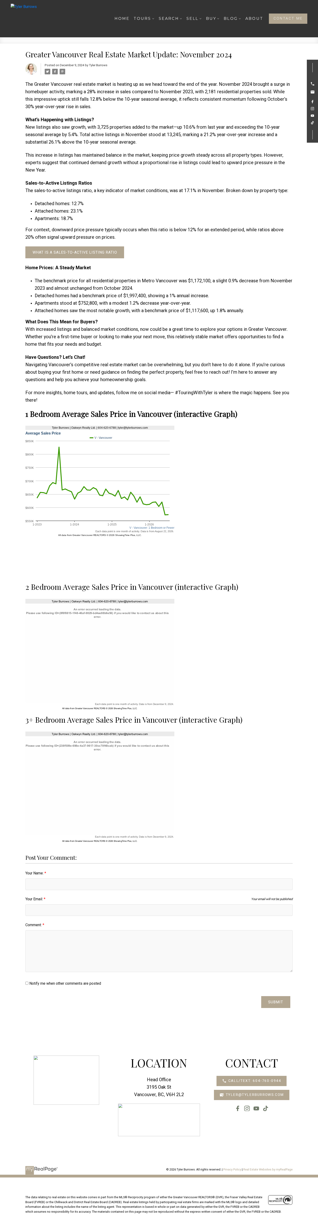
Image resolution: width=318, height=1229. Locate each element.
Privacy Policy (232, 1169)
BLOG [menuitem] (231, 18)
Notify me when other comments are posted (64, 983)
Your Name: (34, 873)
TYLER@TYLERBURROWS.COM (255, 1095)
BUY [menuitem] (211, 18)
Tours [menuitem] (142, 18)
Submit (275, 1002)
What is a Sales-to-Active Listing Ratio (75, 252)
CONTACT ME (288, 18)
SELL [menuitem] (192, 18)
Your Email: (34, 899)
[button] (288, 19)
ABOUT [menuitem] (254, 18)
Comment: (34, 925)
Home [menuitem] (122, 18)
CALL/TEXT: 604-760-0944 (254, 1081)
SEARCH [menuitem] (169, 18)
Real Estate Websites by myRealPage (268, 1169)
